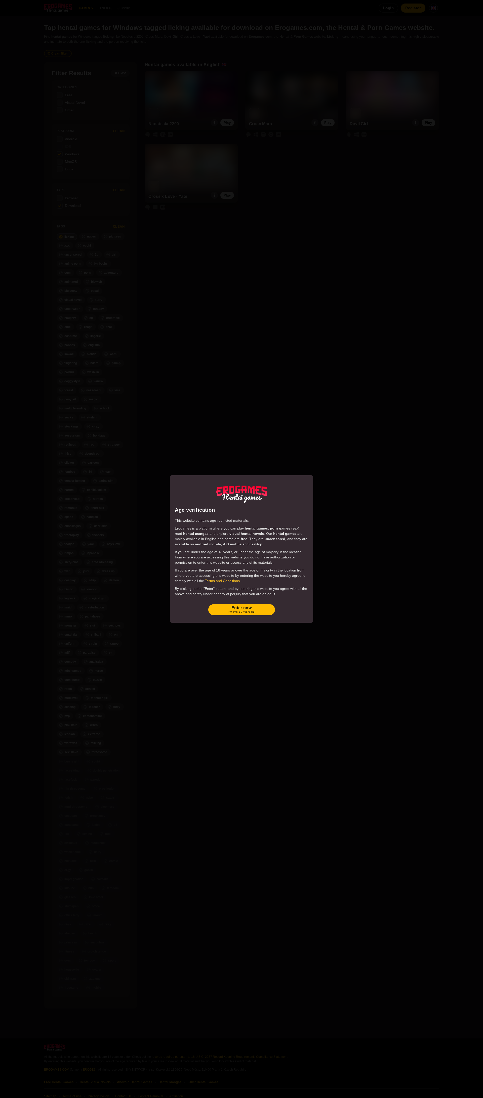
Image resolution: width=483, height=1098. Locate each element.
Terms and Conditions (222, 581)
